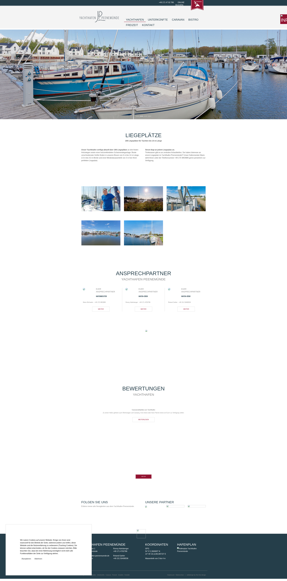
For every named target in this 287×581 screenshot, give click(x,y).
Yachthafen (135, 19)
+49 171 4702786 (144, 302)
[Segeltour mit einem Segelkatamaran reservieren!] (146, 509)
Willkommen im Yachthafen (96, 343)
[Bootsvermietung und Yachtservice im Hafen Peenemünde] (197, 516)
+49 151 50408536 (185, 302)
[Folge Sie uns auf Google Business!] (87, 517)
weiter (101, 309)
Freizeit (132, 25)
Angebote (84, 577)
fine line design (201, 577)
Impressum (171, 577)
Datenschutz (180, 577)
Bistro (193, 19)
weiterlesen (85, 364)
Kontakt (148, 25)
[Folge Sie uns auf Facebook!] (83, 517)
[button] (21, 74)
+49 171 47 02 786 (166, 2)
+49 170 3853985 (100, 302)
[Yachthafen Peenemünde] (99, 16)
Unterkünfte (158, 19)
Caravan (178, 19)
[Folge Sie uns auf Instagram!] (90, 517)
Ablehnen (38, 559)
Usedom (120, 577)
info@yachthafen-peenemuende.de (95, 558)
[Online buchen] (283, 19)
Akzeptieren (26, 559)
